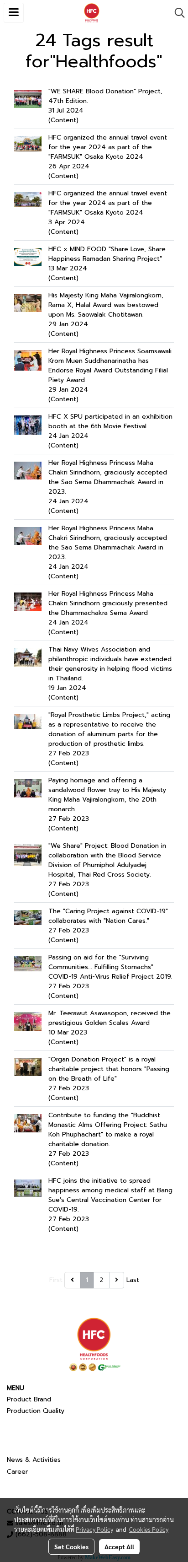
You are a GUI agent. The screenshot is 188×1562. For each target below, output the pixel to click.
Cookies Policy (148, 1529)
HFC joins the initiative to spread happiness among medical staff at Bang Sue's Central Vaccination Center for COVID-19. (110, 1195)
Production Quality (35, 1411)
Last (132, 1280)
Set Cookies (71, 1546)
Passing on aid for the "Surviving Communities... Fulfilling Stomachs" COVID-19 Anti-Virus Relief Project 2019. (110, 967)
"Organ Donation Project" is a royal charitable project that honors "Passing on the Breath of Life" (108, 1069)
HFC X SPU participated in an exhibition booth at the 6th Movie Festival (110, 421)
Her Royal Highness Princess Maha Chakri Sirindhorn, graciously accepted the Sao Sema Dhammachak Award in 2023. (107, 477)
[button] (176, 13)
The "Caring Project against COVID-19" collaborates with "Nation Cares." (108, 916)
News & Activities (34, 1460)
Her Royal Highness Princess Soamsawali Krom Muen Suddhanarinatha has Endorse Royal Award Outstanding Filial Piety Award (110, 365)
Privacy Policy (94, 1529)
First (56, 1280)
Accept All (119, 1546)
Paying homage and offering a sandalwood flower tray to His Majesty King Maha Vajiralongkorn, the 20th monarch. (107, 795)
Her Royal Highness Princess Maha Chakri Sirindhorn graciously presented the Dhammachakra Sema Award (107, 603)
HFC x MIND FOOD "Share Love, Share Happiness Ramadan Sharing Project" (107, 254)
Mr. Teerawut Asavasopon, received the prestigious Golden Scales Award (109, 1018)
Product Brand (29, 1399)
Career (17, 1471)
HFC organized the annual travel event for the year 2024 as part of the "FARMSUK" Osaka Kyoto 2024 (107, 147)
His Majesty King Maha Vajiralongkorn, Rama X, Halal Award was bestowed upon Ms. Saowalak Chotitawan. (105, 305)
